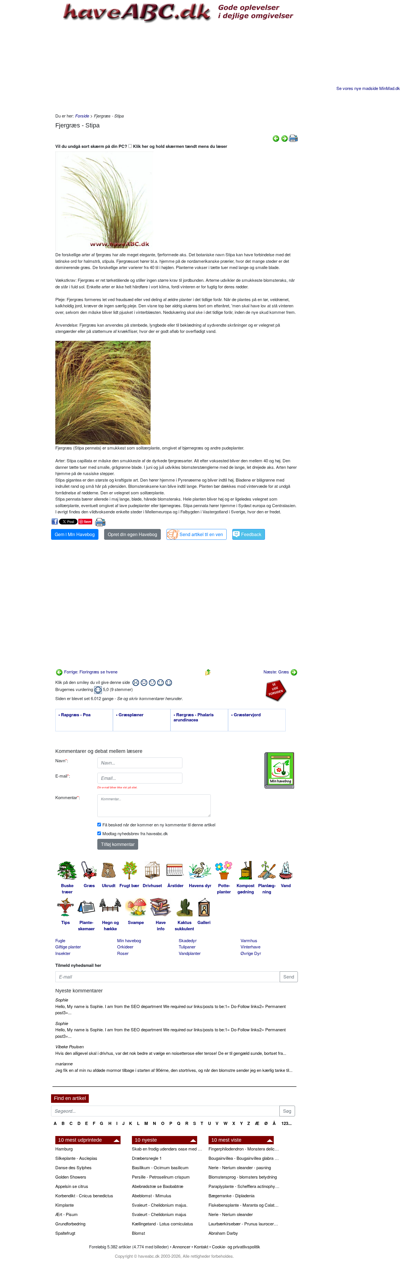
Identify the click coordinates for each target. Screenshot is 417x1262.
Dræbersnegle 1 (147, 1158)
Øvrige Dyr (251, 953)
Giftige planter (68, 947)
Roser (123, 953)
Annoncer (181, 1247)
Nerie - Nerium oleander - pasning (239, 1167)
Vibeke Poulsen (69, 1046)
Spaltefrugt (65, 1233)
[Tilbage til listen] (208, 672)
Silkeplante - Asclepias (76, 1158)
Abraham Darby (223, 1233)
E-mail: (62, 776)
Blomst (138, 1233)
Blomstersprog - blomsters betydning (242, 1177)
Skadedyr (188, 940)
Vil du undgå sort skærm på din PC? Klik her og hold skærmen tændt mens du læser (141, 146)
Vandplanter (190, 953)
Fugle (60, 940)
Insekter (62, 953)
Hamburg (64, 1149)
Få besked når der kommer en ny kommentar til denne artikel (158, 825)
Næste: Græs (277, 672)
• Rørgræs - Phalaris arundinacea (194, 717)
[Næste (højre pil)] (284, 138)
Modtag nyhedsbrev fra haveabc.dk (135, 833)
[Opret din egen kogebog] (279, 770)
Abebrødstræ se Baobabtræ (157, 1186)
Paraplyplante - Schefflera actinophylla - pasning (243, 1186)
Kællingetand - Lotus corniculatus (162, 1224)
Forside (82, 116)
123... (286, 1123)
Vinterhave (250, 947)
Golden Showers (70, 1177)
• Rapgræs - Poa (74, 715)
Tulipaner (187, 947)
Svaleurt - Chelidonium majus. (160, 1205)
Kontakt (201, 1247)
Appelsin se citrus (71, 1186)
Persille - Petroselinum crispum (161, 1177)
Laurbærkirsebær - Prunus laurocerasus (243, 1224)
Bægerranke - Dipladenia (231, 1195)
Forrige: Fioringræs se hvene (90, 672)
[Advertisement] (176, 67)
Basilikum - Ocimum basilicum (160, 1167)
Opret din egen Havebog (132, 534)
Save (87, 521)
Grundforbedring (70, 1224)
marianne (64, 1063)
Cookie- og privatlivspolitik (236, 1247)
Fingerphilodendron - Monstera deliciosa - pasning (243, 1149)
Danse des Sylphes (73, 1167)
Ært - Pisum (66, 1214)
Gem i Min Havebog (75, 534)
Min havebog (129, 940)
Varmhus (249, 940)
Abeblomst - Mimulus (151, 1195)
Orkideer (125, 947)
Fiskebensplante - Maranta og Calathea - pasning (243, 1205)
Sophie (61, 1000)
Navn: (61, 760)
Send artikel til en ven (201, 534)
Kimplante (64, 1205)
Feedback (251, 534)
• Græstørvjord (246, 715)
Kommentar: (67, 797)
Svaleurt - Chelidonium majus (159, 1214)
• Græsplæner (130, 715)
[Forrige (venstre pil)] (276, 138)
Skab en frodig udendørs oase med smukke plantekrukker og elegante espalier (167, 1149)
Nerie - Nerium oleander (230, 1214)
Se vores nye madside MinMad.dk (368, 88)
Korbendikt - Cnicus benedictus (84, 1195)
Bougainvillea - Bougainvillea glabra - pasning (243, 1158)
